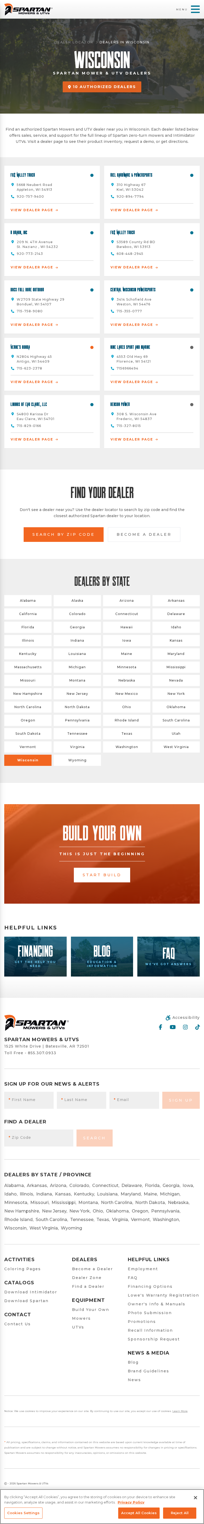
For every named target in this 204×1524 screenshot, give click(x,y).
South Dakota (28, 734)
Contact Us (17, 1324)
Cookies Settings (23, 1513)
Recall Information (150, 1330)
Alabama (28, 601)
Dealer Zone (87, 1277)
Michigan (77, 667)
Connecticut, (105, 1185)
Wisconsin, (15, 1228)
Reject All (180, 1513)
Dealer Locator (74, 42)
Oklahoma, (118, 1211)
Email (121, 1099)
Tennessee (77, 734)
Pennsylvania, (165, 1211)
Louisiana (77, 654)
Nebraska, (178, 1202)
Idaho (176, 627)
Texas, (103, 1219)
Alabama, (14, 1185)
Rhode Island (127, 720)
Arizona (127, 601)
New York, (80, 1211)
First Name (22, 1099)
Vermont (28, 747)
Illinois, (27, 1194)
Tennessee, (82, 1219)
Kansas (176, 640)
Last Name (74, 1099)
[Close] (195, 1498)
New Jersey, (54, 1211)
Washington (127, 747)
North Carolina (27, 707)
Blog (133, 1362)
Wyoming (77, 760)
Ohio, (98, 1211)
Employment (143, 1268)
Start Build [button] (102, 875)
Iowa (126, 640)
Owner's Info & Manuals (156, 1304)
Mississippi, (64, 1202)
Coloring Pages (22, 1268)
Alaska (77, 601)
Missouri (28, 680)
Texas (126, 734)
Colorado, (79, 1185)
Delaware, (132, 1185)
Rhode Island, (18, 1219)
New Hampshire (27, 694)
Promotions (142, 1321)
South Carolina (176, 720)
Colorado (77, 614)
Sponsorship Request (154, 1339)
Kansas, (63, 1194)
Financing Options (150, 1286)
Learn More (180, 1411)
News (134, 1379)
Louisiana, (107, 1194)
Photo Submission (150, 1312)
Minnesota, (16, 1202)
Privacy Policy (131, 1502)
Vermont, (141, 1219)
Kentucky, (84, 1194)
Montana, (88, 1202)
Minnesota (127, 667)
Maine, (151, 1194)
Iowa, (188, 1185)
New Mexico (127, 694)
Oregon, (140, 1211)
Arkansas (176, 601)
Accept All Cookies (139, 1513)
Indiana (77, 640)
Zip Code (19, 1137)
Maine (126, 654)
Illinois (28, 640)
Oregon (28, 720)
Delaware (176, 614)
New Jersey (77, 694)
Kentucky (28, 654)
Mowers (81, 1318)
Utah (176, 734)
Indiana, (44, 1194)
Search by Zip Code (63, 534)
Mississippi (176, 667)
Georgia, (171, 1185)
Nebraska (126, 680)
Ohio (126, 707)
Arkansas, (37, 1185)
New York (176, 694)
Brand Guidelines (148, 1371)
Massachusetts (28, 667)
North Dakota (77, 707)
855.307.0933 (42, 1052)
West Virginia (176, 747)
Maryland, (131, 1194)
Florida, (152, 1185)
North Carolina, (117, 1202)
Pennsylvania (77, 720)
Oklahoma (176, 707)
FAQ (133, 1277)
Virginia (77, 747)
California (28, 614)
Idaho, (11, 1194)
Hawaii (127, 627)
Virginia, (120, 1219)
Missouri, (39, 1202)
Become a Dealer (144, 534)
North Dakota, (150, 1202)
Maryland (176, 654)
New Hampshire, (22, 1211)
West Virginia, (44, 1228)
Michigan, (170, 1194)
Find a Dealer (88, 1286)
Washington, (166, 1219)
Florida (28, 627)
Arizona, (58, 1185)
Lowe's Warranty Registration (163, 1295)
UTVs (78, 1327)
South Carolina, (52, 1219)
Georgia (77, 627)
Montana (77, 680)
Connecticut (126, 614)
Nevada (176, 680)
